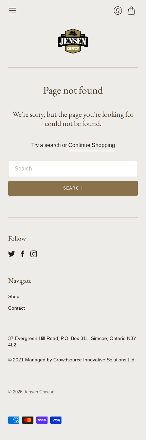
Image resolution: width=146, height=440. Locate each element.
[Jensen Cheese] (73, 41)
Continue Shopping (91, 145)
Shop (13, 296)
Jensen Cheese (39, 391)
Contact (16, 308)
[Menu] (12, 10)
